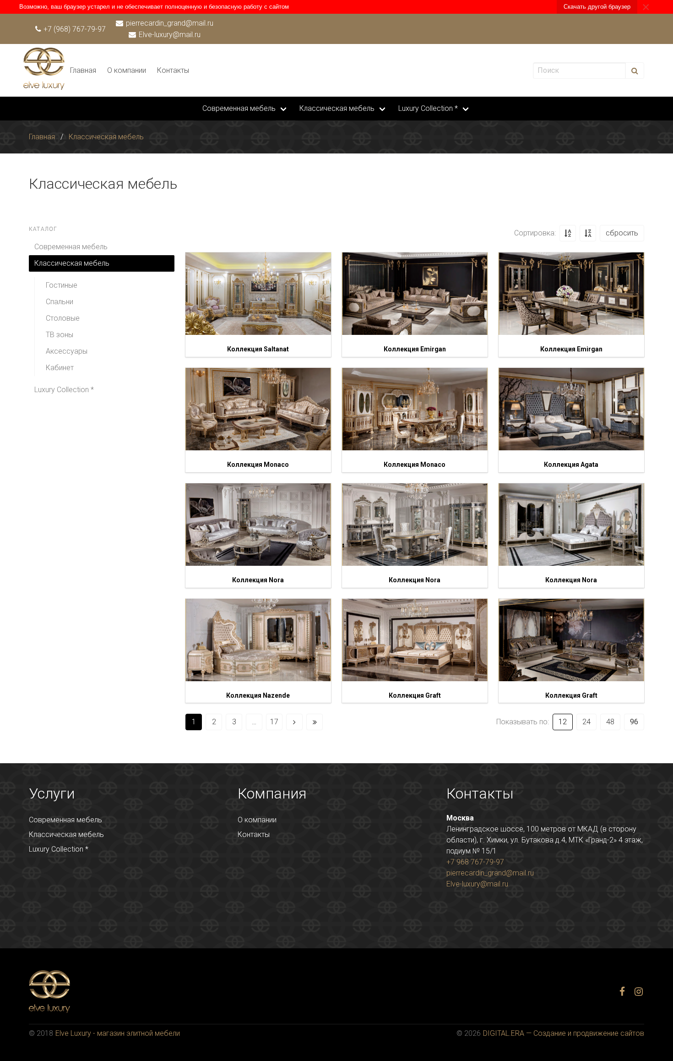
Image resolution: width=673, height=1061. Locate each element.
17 (274, 721)
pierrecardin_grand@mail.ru (168, 23)
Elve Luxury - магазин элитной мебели (117, 1033)
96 (634, 721)
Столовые (63, 318)
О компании (126, 70)
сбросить (622, 233)
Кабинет (60, 367)
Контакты (173, 70)
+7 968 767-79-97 (475, 862)
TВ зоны (59, 334)
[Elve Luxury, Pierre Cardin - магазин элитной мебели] (44, 87)
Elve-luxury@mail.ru (169, 34)
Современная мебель (239, 108)
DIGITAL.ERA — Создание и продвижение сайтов (563, 1033)
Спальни (59, 301)
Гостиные (61, 285)
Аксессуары (66, 351)
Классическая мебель (336, 108)
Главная (83, 70)
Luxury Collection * (428, 108)
